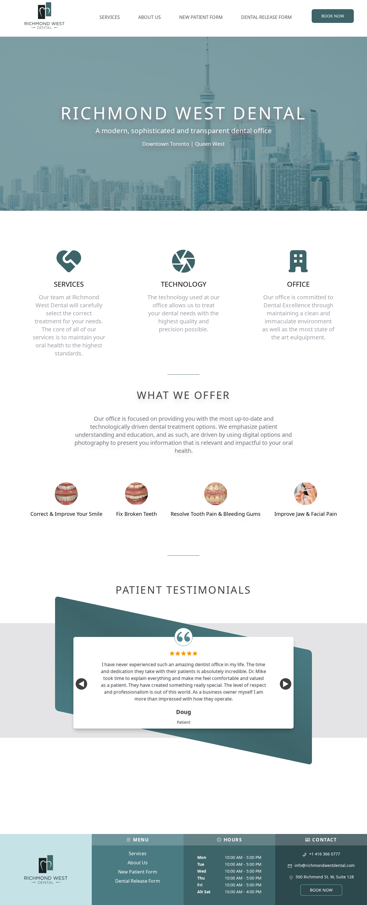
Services (138, 853)
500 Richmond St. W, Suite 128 (325, 877)
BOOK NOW (332, 16)
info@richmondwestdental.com (324, 865)
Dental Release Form (137, 881)
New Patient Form (137, 872)
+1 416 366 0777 (324, 854)
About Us (138, 862)
